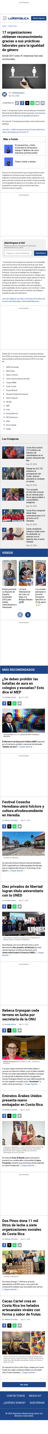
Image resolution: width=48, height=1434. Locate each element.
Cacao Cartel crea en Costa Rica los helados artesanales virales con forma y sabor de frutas (21, 1307)
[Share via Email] (37, 103)
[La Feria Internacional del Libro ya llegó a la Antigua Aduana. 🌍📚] (26, 573)
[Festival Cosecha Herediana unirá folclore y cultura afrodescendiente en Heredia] (23, 844)
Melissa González (11, 820)
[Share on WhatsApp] (32, 103)
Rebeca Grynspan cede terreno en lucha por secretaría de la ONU (20, 1014)
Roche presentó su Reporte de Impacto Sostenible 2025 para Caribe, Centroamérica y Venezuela (9, 598)
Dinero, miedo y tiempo (25, 161)
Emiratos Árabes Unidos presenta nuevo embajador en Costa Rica (22, 1100)
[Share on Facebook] (22, 103)
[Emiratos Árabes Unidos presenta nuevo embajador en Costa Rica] (23, 1133)
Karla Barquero (19, 93)
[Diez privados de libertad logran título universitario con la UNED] (23, 924)
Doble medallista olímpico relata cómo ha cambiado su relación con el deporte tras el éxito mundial (35, 535)
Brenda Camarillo (11, 1110)
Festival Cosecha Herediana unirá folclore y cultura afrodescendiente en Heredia (23, 808)
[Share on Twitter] (27, 103)
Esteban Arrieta (10, 697)
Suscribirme (41, 253)
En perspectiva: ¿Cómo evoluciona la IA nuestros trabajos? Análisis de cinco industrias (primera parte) (27, 149)
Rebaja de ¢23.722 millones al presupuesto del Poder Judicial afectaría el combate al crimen (35, 475)
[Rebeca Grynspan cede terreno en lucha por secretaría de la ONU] (23, 1048)
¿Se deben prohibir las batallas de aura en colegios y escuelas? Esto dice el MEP (23, 685)
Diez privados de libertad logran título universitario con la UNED (22, 890)
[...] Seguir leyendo (25, 747)
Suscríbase (37, 1402)
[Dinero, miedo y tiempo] (8, 161)
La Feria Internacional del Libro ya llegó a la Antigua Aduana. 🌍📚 (26, 595)
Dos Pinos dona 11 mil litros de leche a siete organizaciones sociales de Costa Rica (21, 1227)
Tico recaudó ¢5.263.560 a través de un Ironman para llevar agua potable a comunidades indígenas (35, 496)
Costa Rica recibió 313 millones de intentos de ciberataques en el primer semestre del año (35, 454)
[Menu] (5, 18)
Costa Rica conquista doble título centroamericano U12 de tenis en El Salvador (35, 515)
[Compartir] (43, 103)
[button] (38, 18)
